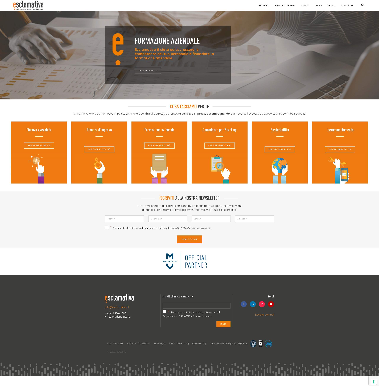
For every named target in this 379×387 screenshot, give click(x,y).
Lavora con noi (264, 314)
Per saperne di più (39, 145)
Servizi (305, 5)
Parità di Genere (285, 5)
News (318, 5)
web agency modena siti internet (116, 352)
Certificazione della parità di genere (228, 343)
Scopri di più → (148, 68)
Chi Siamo (263, 5)
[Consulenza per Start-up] (220, 167)
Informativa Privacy (179, 343)
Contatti (347, 5)
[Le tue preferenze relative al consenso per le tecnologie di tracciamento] (374, 382)
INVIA (223, 324)
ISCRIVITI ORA (189, 239)
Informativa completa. (201, 228)
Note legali (159, 343)
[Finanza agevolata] (39, 167)
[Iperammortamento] (340, 169)
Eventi (331, 5)
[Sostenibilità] (279, 169)
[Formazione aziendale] (159, 167)
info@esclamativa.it (117, 307)
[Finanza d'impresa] (99, 169)
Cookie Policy (199, 343)
